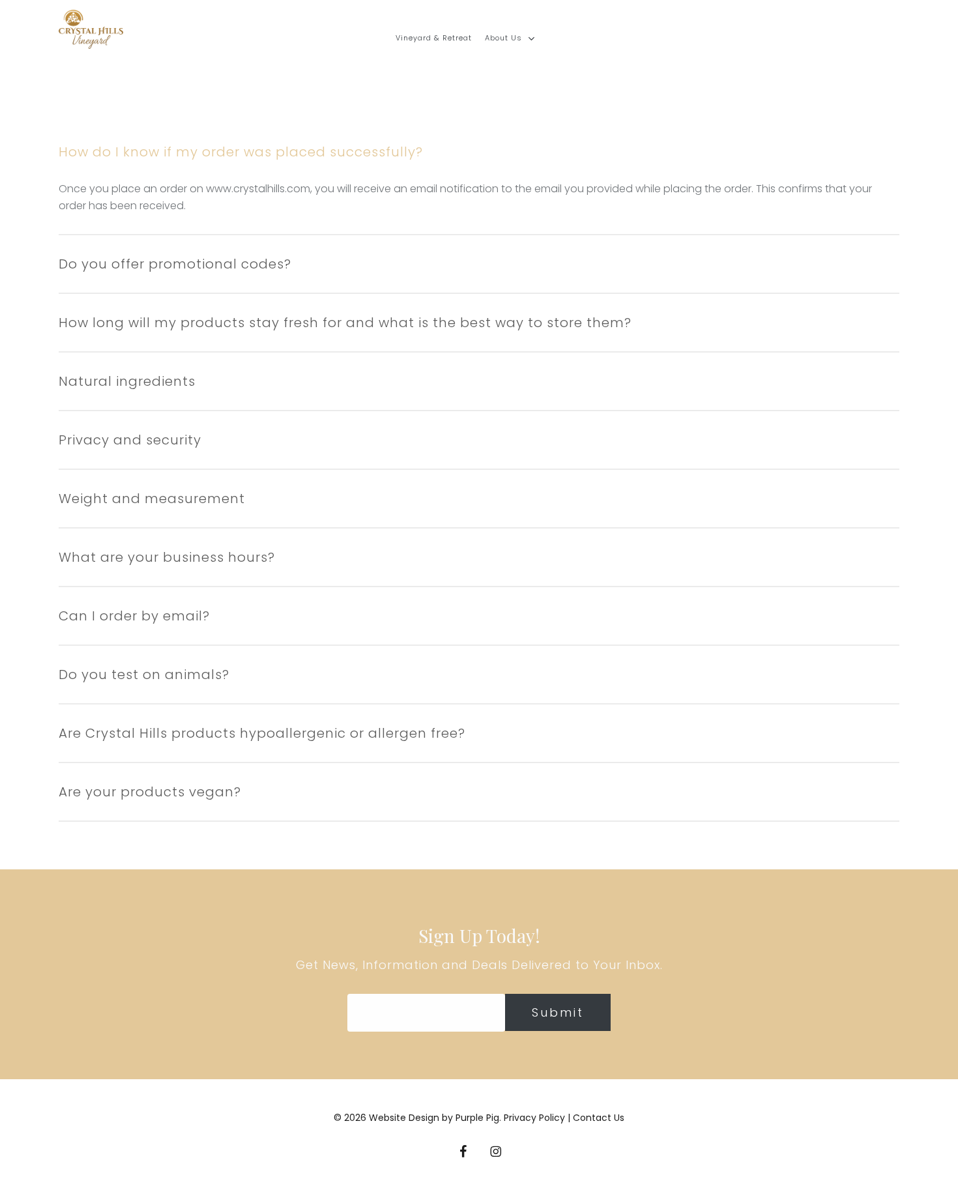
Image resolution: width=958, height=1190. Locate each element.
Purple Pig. (478, 1117)
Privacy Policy (536, 1117)
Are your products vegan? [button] (150, 792)
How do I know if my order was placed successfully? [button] (241, 152)
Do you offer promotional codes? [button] (175, 264)
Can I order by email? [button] (134, 616)
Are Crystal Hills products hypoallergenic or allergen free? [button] (262, 733)
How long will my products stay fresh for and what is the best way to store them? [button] (345, 322)
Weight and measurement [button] (152, 498)
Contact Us (598, 1117)
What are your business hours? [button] (167, 557)
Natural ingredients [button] (127, 381)
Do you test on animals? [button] (144, 674)
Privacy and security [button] (130, 440)
